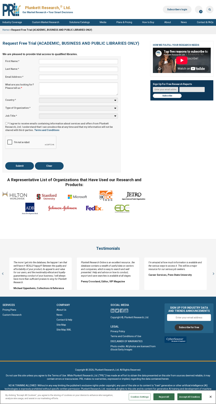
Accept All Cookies (189, 397)
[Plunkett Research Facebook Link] (122, 311)
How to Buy (148, 22)
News (184, 22)
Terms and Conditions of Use (126, 336)
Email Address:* (14, 77)
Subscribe (167, 96)
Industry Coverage (12, 22)
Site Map (61, 324)
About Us (61, 309)
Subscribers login (177, 9)
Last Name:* (12, 69)
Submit (20, 165)
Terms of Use (59, 375)
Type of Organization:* (18, 108)
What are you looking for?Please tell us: (19, 86)
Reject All (164, 397)
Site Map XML (64, 329)
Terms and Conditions (46, 130)
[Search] (209, 9)
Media (103, 22)
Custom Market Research (45, 22)
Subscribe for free (189, 327)
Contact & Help (64, 319)
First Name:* (12, 61)
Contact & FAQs (205, 22)
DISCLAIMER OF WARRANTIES (127, 341)
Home (6, 29)
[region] (108, 397)
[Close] (210, 396)
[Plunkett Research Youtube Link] (126, 311)
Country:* (10, 100)
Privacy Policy (118, 331)
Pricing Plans (9, 309)
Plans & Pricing (124, 22)
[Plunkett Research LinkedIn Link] (113, 311)
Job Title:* (11, 115)
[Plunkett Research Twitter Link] (117, 311)
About (167, 22)
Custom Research (12, 314)
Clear (49, 165)
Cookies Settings (140, 397)
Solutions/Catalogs (79, 22)
